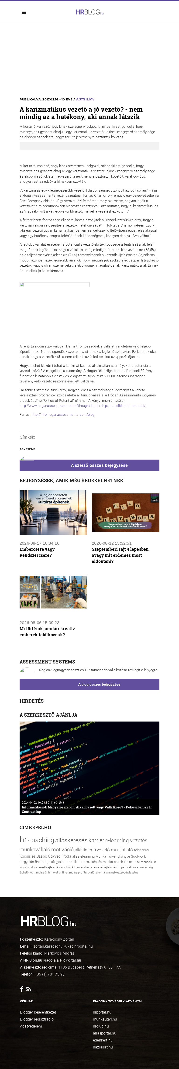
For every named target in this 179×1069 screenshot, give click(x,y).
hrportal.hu (102, 1012)
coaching (41, 840)
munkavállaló (35, 849)
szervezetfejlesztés (103, 867)
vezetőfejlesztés (49, 867)
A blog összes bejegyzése (99, 684)
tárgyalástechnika (65, 862)
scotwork (67, 867)
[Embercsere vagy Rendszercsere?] (53, 512)
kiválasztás (82, 867)
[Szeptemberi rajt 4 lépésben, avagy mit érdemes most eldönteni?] (125, 512)
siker (99, 872)
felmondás (144, 862)
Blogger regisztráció (37, 1019)
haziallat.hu (103, 1047)
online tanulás (68, 872)
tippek (122, 867)
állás (75, 856)
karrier (96, 840)
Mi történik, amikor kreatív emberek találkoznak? (47, 631)
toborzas (141, 850)
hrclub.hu (101, 1026)
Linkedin (130, 862)
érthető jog (27, 872)
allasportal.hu (104, 1033)
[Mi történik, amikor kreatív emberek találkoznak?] (53, 592)
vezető (103, 849)
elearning (87, 856)
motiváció (62, 849)
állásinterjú (85, 849)
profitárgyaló (86, 872)
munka (108, 862)
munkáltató (122, 849)
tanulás (39, 872)
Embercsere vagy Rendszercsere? (37, 552)
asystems (85, 99)
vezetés (138, 840)
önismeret (51, 872)
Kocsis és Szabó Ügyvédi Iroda (45, 856)
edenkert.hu (103, 1040)
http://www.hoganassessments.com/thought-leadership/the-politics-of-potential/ (82, 406)
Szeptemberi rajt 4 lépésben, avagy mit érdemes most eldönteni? (121, 555)
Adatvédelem (31, 1026)
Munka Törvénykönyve (113, 856)
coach (118, 862)
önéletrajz (42, 862)
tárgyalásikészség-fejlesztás (120, 872)
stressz (85, 862)
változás (132, 867)
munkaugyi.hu (105, 1019)
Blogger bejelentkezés (38, 1012)
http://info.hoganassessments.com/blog (62, 414)
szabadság (146, 867)
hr (23, 839)
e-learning (117, 840)
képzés (96, 862)
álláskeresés (71, 840)
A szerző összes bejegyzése (99, 465)
